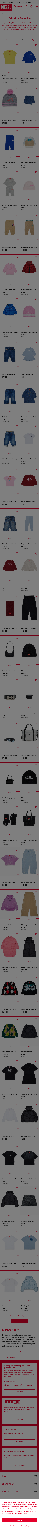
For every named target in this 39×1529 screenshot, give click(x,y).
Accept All (19, 1520)
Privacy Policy (9, 1513)
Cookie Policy (22, 1513)
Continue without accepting (19, 1526)
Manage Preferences (24, 1511)
